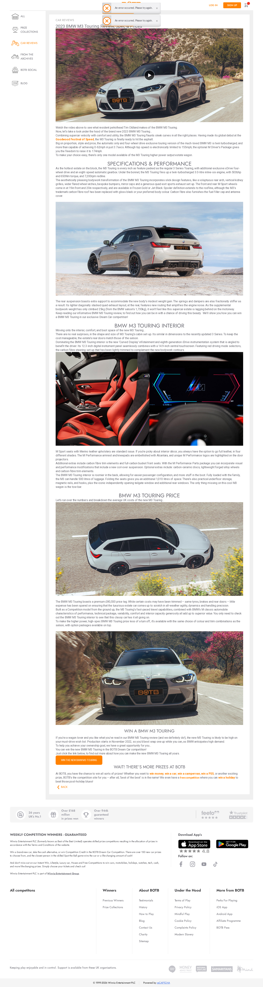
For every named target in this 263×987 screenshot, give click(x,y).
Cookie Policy (183, 921)
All (23, 16)
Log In (213, 5)
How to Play (146, 914)
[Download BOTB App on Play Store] (232, 844)
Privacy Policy (183, 907)
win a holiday (226, 777)
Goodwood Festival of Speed (75, 139)
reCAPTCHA (163, 982)
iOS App (221, 907)
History (143, 907)
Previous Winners (113, 900)
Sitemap (144, 941)
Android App (224, 914)
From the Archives (27, 57)
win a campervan (189, 773)
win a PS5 (207, 773)
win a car (171, 773)
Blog (24, 83)
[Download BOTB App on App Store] (194, 846)
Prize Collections (29, 30)
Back (58, 787)
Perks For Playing (226, 900)
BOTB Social (29, 70)
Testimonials (146, 900)
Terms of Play (182, 900)
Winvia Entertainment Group (63, 873)
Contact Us (145, 928)
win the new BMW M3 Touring (79, 760)
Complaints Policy (185, 928)
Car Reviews (29, 43)
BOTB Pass (222, 928)
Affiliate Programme (228, 921)
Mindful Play (182, 914)
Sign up (232, 5)
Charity (143, 934)
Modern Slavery (184, 934)
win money (157, 773)
